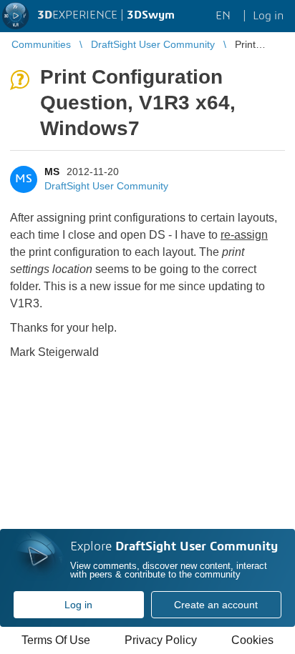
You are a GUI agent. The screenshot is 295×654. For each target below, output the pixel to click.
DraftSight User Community (106, 186)
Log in (78, 604)
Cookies (252, 640)
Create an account (216, 604)
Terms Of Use (55, 640)
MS (51, 171)
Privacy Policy (161, 640)
